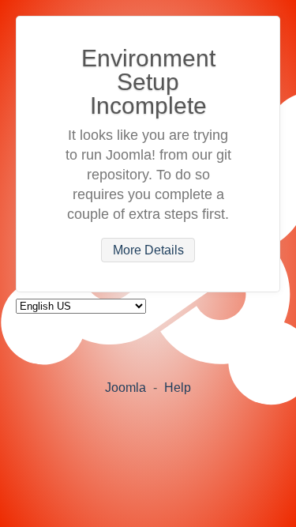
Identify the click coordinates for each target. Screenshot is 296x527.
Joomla (125, 387)
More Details (148, 250)
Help (177, 387)
